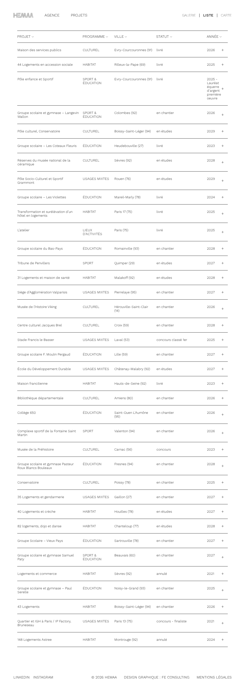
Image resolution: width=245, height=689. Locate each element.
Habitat (89, 64)
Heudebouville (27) (128, 146)
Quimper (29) (124, 263)
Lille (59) (121, 354)
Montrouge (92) (126, 639)
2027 (211, 263)
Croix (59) (121, 325)
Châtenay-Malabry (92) (132, 369)
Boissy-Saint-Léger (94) (132, 131)
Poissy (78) (122, 482)
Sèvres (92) (123, 160)
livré (159, 50)
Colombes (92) (125, 113)
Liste (208, 15)
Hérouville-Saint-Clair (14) (131, 308)
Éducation (92, 146)
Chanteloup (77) (126, 526)
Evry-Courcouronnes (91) (133, 50)
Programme (94, 36)
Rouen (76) (122, 179)
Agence (52, 15)
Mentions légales (214, 677)
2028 (211, 160)
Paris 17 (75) (123, 212)
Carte (226, 15)
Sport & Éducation (92, 81)
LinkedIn (21, 677)
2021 (210, 574)
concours (163, 449)
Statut (163, 36)
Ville (119, 36)
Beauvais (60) (124, 555)
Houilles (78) (123, 511)
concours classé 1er (171, 340)
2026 (211, 50)
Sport (88, 263)
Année (213, 36)
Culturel (91, 50)
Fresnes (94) (123, 464)
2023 (211, 146)
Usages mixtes (96, 179)
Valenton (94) (124, 431)
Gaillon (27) (123, 497)
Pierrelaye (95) (125, 292)
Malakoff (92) (124, 278)
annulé (161, 574)
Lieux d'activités (92, 232)
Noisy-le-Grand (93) (129, 588)
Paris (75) (121, 230)
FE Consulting (175, 677)
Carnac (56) (123, 449)
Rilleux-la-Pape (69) (129, 64)
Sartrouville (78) (126, 541)
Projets (79, 15)
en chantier (165, 113)
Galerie (189, 15)
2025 (211, 64)
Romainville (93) (126, 248)
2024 (211, 197)
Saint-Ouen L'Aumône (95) (131, 414)
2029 (211, 131)
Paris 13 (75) (123, 621)
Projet (24, 36)
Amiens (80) (123, 398)
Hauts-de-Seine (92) (130, 383)
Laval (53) (121, 340)
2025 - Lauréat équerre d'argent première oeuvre (214, 88)
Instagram (43, 677)
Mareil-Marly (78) (127, 197)
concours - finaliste (171, 621)
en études (164, 131)
